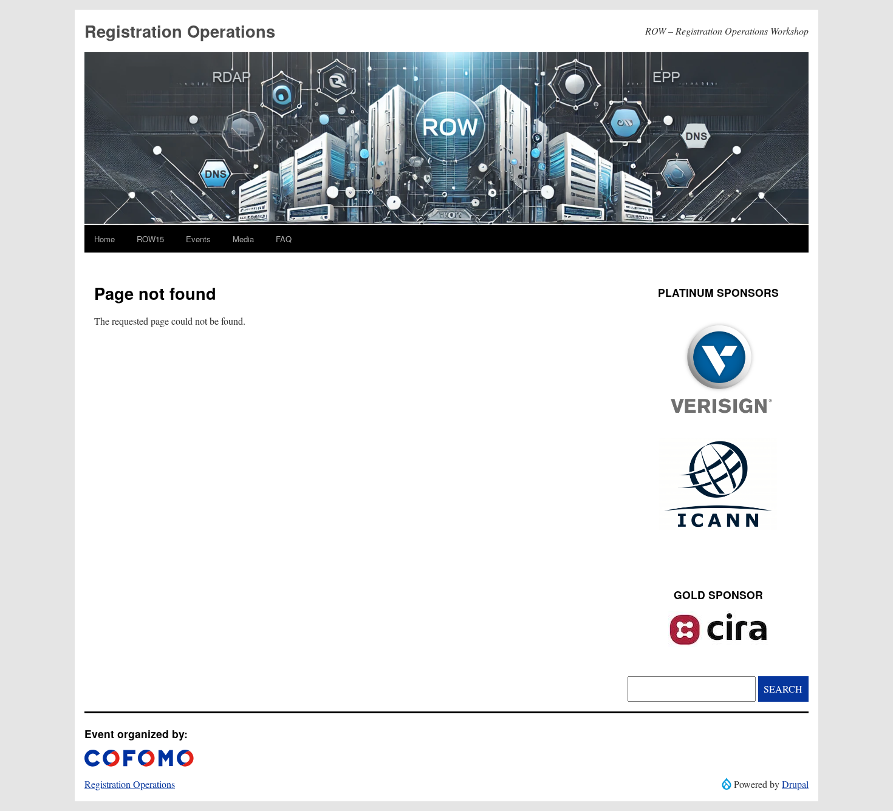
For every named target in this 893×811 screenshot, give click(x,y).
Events (198, 239)
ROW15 (150, 239)
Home (104, 239)
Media (243, 239)
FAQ (284, 239)
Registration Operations (179, 30)
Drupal (795, 784)
